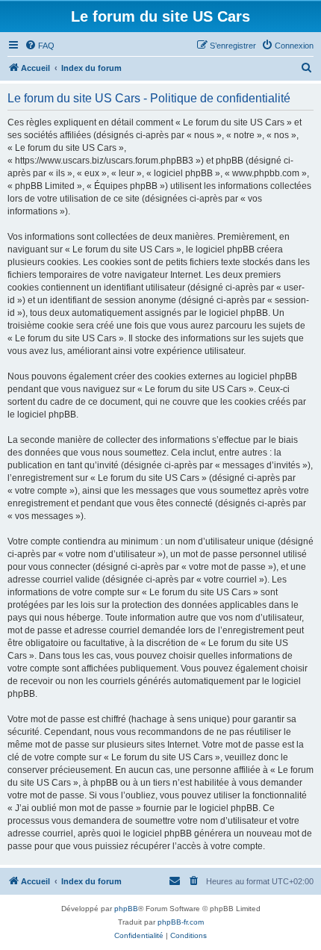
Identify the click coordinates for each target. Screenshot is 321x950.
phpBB (126, 908)
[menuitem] (39, 46)
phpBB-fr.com (181, 922)
